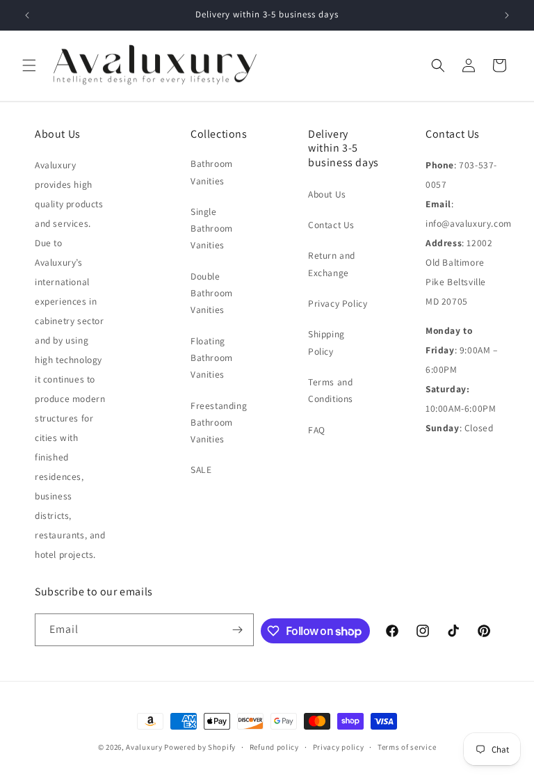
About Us (327, 194)
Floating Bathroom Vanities (212, 358)
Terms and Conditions (330, 390)
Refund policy (274, 747)
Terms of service (407, 747)
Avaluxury (144, 747)
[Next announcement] (507, 15)
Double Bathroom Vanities (212, 293)
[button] (29, 65)
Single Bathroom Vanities (212, 228)
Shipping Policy (326, 342)
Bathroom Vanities (212, 171)
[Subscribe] (237, 629)
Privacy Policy (337, 303)
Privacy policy (338, 747)
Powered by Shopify (200, 747)
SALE (201, 469)
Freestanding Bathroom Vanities (219, 422)
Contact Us (331, 224)
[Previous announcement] (27, 15)
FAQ (316, 430)
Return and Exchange (331, 263)
